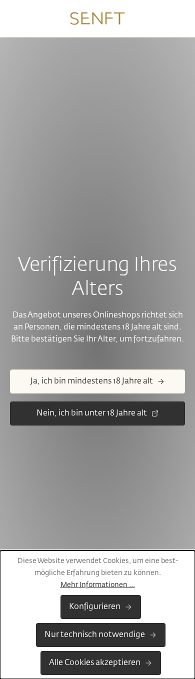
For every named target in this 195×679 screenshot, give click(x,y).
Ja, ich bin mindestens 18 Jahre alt (91, 382)
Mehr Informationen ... (97, 585)
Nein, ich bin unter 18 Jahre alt (91, 414)
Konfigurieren (94, 607)
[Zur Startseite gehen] (97, 18)
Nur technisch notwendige (94, 635)
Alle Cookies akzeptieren (94, 663)
